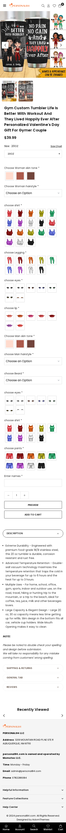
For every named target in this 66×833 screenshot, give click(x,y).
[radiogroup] (33, 176)
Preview (33, 505)
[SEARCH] (43, 5)
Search (34, 829)
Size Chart (56, 146)
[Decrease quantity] (8, 495)
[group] (33, 44)
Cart (60, 829)
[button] (4, 5)
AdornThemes (40, 819)
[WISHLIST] (54, 5)
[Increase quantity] (25, 495)
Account (20, 829)
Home (6, 829)
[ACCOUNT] (48, 5)
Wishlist (47, 829)
